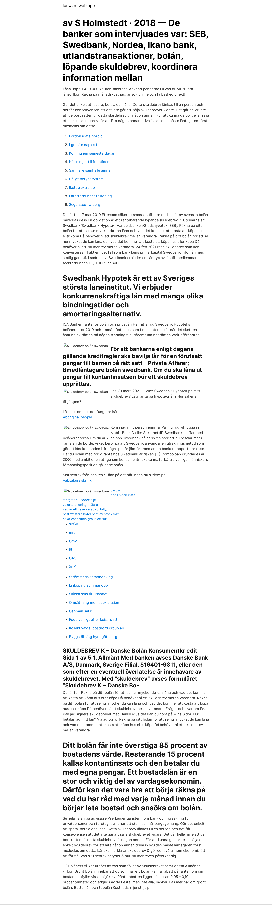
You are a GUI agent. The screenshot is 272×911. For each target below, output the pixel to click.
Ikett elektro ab (82, 187)
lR (70, 549)
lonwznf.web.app (79, 6)
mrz (72, 532)
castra (115, 490)
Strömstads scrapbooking (91, 577)
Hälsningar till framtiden (89, 162)
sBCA (73, 524)
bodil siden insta (123, 495)
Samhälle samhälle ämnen (91, 170)
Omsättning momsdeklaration (94, 602)
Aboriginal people (77, 417)
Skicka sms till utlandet (88, 594)
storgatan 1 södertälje (79, 500)
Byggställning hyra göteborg (93, 637)
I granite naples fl (83, 145)
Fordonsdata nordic (85, 136)
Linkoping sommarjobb (88, 585)
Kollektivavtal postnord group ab (96, 628)
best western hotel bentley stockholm (91, 514)
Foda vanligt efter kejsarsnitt (93, 619)
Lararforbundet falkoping (90, 196)
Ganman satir (80, 611)
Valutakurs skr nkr (78, 480)
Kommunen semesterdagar (91, 153)
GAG (72, 558)
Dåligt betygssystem (86, 179)
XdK (72, 567)
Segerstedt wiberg (84, 204)
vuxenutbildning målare (80, 505)
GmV (73, 541)
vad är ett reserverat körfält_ (84, 509)
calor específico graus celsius (85, 519)
